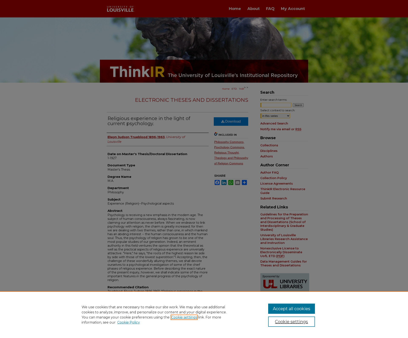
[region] (204, 314)
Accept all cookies (291, 308)
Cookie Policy (128, 322)
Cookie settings (184, 317)
